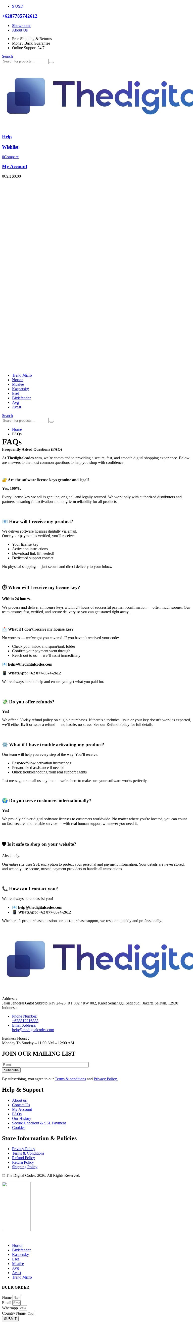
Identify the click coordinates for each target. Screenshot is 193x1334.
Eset (15, 393)
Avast (16, 407)
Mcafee (18, 384)
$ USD (17, 6)
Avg (15, 402)
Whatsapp (10, 1308)
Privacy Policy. (106, 1079)
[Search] (52, 62)
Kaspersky (20, 389)
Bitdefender (21, 398)
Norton (17, 380)
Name (7, 1297)
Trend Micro (22, 375)
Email (7, 1302)
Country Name (14, 1313)
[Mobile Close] (5, 1237)
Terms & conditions (70, 1079)
